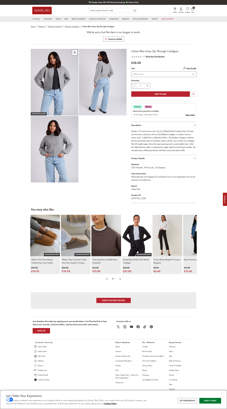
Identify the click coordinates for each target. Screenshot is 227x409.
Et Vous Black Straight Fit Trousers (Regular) (166, 261)
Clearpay (145, 375)
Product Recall (43, 375)
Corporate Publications (123, 361)
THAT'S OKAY (210, 400)
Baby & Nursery (175, 361)
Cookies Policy (110, 403)
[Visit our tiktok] (145, 327)
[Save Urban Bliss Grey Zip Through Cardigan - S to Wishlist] (106, 39)
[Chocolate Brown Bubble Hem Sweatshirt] (106, 235)
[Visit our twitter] (118, 327)
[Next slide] (120, 279)
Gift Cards (41, 356)
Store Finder (42, 347)
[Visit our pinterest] (151, 327)
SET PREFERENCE (187, 400)
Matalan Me (42, 370)
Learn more (190, 115)
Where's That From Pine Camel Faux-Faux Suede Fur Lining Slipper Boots (74, 261)
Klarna (144, 370)
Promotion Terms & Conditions (153, 356)
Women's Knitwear (55, 26)
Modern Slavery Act (122, 356)
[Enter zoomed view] (74, 52)
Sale (170, 384)
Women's (41, 26)
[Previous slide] (107, 279)
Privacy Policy (147, 365)
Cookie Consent (44, 380)
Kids (170, 356)
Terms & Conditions (149, 361)
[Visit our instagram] (125, 327)
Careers (118, 351)
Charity (118, 365)
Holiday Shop (174, 370)
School (171, 375)
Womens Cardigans (72, 26)
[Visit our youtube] (131, 327)
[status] (141, 85)
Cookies (145, 347)
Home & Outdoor (175, 365)
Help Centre (42, 351)
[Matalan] (42, 10)
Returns (40, 365)
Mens (171, 351)
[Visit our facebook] (138, 327)
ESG (117, 370)
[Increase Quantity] (147, 85)
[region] (113, 399)
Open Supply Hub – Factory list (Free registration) (126, 376)
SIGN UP (41, 330)
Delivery (41, 361)
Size (133, 68)
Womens (172, 347)
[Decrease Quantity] (134, 85)
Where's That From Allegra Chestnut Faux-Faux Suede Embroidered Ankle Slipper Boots (44, 261)
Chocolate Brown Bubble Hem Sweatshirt (104, 261)
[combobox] (163, 74)
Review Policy (147, 351)
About (117, 347)
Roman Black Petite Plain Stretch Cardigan (136, 261)
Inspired (172, 389)
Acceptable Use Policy (150, 380)
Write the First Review (155, 56)
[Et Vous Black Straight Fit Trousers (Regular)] (167, 235)
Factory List (119, 382)
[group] (35, 269)
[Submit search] (135, 10)
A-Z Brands (173, 380)
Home (33, 26)
